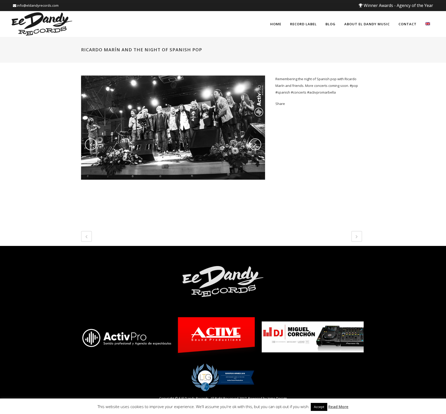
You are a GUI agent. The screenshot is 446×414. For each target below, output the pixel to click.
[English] (427, 24)
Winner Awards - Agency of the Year (398, 5)
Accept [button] (319, 406)
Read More (338, 406)
